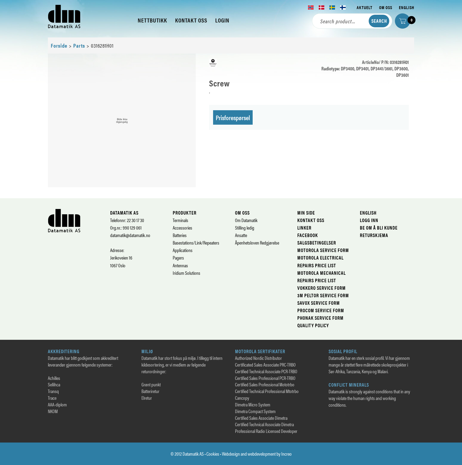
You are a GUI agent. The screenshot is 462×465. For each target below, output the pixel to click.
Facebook (307, 235)
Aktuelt (364, 7)
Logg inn (369, 220)
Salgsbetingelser (316, 242)
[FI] (343, 7)
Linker (304, 227)
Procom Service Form (320, 310)
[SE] (332, 7)
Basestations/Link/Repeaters (196, 242)
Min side (306, 212)
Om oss (385, 7)
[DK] (322, 7)
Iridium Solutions (186, 272)
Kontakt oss (310, 220)
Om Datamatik (246, 220)
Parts (79, 45)
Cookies (212, 453)
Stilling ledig (244, 227)
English (406, 7)
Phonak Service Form (320, 317)
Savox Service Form (318, 302)
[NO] (311, 7)
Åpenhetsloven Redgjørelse (257, 242)
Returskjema (374, 235)
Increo (286, 453)
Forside (59, 45)
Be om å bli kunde (379, 227)
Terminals (180, 220)
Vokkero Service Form (321, 287)
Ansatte (241, 235)
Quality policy (313, 325)
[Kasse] (402, 21)
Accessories (182, 227)
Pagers (178, 257)
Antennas (180, 265)
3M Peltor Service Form (323, 295)
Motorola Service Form (323, 250)
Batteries (180, 235)
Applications (182, 250)
